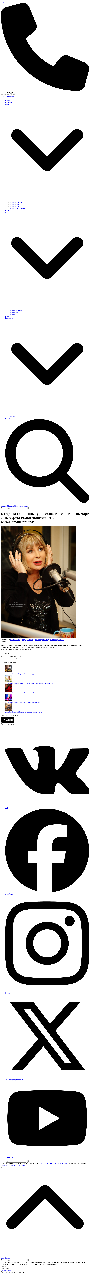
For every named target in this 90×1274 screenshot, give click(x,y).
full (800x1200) (15, 640)
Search (3, 508)
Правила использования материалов (54, 1163)
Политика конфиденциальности (13, 1165)
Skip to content (6, 2)
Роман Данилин (7, 97)
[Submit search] (28, 508)
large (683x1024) (28, 640)
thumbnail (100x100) (57, 640)
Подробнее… (6, 1270)
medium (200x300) (42, 640)
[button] (14, 506)
